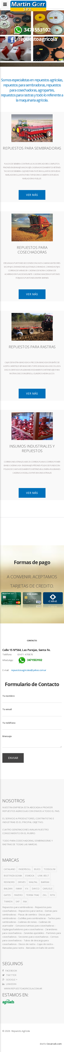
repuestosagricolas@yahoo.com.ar (28, 670)
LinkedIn (10, 983)
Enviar (13, 758)
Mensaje (6, 736)
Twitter (11, 975)
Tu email (7, 709)
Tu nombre (8, 695)
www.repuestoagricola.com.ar (22, 988)
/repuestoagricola (36, 39)
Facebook (11, 970)
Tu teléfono (9, 722)
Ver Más (32, 195)
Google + (11, 979)
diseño (51, 1043)
